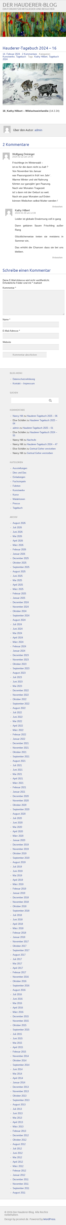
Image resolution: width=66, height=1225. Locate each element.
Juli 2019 (17, 866)
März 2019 (18, 884)
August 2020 (19, 813)
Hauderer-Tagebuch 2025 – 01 (38, 428)
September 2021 (21, 756)
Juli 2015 (17, 1034)
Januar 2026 (19, 554)
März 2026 (18, 545)
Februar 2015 (19, 1051)
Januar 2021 (19, 791)
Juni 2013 (18, 1113)
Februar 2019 (19, 888)
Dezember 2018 (21, 897)
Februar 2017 (19, 972)
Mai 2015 (17, 1043)
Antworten (57, 206)
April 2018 (18, 924)
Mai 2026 (17, 536)
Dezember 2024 (21, 602)
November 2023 (21, 659)
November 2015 (21, 1021)
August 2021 (19, 761)
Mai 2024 (17, 633)
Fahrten (16, 486)
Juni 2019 (18, 871)
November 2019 (21, 849)
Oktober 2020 (19, 805)
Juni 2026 (18, 532)
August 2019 (19, 862)
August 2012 (19, 1144)
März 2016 (18, 1012)
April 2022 (18, 725)
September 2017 (21, 950)
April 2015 (18, 1047)
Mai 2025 (17, 580)
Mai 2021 (17, 774)
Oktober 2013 (19, 1095)
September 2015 (21, 1029)
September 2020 (21, 809)
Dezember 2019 (21, 844)
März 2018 (18, 928)
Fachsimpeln (19, 481)
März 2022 (18, 730)
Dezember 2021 (21, 743)
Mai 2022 (17, 721)
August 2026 (19, 523)
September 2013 (21, 1100)
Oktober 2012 (19, 1139)
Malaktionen (19, 499)
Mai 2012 (17, 1157)
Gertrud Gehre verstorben (43, 448)
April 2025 (18, 584)
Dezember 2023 (21, 655)
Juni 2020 (18, 822)
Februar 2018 (19, 932)
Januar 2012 (19, 1175)
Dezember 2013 (21, 1087)
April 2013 (18, 1122)
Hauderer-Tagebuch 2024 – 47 (42, 444)
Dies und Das (19, 472)
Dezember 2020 (21, 796)
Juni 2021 (18, 769)
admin (38, 130)
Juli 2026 (17, 527)
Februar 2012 (19, 1170)
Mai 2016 (17, 1003)
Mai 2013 (17, 1117)
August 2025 (19, 571)
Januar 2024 (19, 651)
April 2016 (18, 1007)
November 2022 (21, 695)
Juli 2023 (17, 677)
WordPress (49, 1219)
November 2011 (21, 1184)
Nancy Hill (18, 416)
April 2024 (18, 637)
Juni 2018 (18, 919)
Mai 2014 (17, 1073)
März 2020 (18, 836)
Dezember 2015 (21, 1016)
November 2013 (21, 1091)
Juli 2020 (17, 818)
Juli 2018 (17, 915)
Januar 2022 (19, 739)
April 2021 (18, 778)
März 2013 (18, 1126)
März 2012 (18, 1166)
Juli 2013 (17, 1109)
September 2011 (21, 1188)
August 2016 (19, 990)
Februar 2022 (19, 734)
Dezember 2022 (21, 690)
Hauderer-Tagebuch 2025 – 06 (42, 416)
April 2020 (18, 831)
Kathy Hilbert (41, 56)
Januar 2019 (19, 893)
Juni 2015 (18, 1038)
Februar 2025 (19, 593)
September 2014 (21, 1065)
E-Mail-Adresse (11, 331)
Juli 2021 (17, 765)
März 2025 (18, 589)
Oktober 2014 (19, 1060)
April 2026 (18, 540)
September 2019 (21, 858)
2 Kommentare (29, 54)
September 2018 (21, 910)
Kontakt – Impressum (24, 383)
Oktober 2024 (19, 611)
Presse (16, 503)
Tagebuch (21, 56)
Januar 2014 (19, 1082)
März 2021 (18, 783)
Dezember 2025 (21, 558)
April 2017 (18, 968)
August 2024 (19, 620)
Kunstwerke (9, 56)
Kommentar (9, 288)
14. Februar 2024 (11, 54)
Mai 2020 (17, 827)
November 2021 (21, 747)
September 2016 (21, 985)
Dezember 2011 (21, 1179)
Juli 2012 (17, 1148)
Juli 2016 (17, 994)
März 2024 (18, 642)
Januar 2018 (19, 937)
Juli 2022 (17, 712)
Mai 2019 (17, 875)
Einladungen (19, 477)
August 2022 (19, 708)
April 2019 (18, 880)
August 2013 (19, 1104)
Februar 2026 (19, 549)
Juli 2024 (17, 624)
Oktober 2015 (19, 1025)
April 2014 (18, 1078)
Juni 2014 (18, 1069)
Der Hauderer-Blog (30, 5)
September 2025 (21, 567)
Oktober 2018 (19, 906)
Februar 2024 (19, 646)
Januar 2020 (19, 840)
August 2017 (19, 954)
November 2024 (21, 606)
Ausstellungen (20, 468)
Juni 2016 (18, 999)
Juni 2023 (18, 681)
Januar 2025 (19, 598)
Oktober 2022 (19, 699)
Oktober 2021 (19, 752)
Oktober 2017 (19, 946)
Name (6, 319)
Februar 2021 (19, 787)
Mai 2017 (17, 963)
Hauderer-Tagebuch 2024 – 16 (29, 48)
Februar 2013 (19, 1131)
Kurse (16, 494)
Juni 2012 (18, 1153)
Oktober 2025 (19, 562)
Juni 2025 (18, 576)
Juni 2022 (18, 717)
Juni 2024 (18, 628)
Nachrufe (31, 440)
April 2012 (18, 1162)
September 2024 (21, 615)
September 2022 (21, 703)
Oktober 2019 (19, 853)
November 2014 (21, 1056)
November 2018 (21, 902)
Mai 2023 (17, 686)
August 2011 (19, 1192)
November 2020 (21, 800)
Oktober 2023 (19, 664)
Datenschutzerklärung (24, 379)
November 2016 (21, 976)
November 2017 (21, 941)
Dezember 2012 (21, 1135)
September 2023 (21, 668)
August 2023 (19, 673)
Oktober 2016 (19, 981)
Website (7, 342)
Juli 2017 (17, 959)
